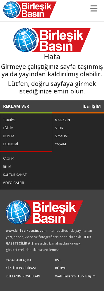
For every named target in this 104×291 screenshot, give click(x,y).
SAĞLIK (8, 158)
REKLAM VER (16, 106)
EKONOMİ (10, 144)
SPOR (59, 128)
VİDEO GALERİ (13, 182)
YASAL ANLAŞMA (19, 260)
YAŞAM (60, 144)
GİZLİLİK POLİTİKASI (21, 268)
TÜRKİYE (9, 120)
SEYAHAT (62, 136)
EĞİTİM (8, 128)
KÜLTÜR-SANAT (15, 174)
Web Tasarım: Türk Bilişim (75, 276)
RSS (58, 260)
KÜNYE (60, 268)
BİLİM (7, 166)
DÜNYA (8, 136)
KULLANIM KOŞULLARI (23, 276)
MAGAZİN (62, 120)
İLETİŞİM (91, 106)
